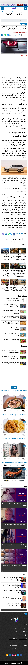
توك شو (15, 631)
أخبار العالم (24, 638)
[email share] (2, 35)
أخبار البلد (12, 11)
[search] (2, 8)
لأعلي (24, 614)
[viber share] (3, 234)
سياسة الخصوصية (8, 658)
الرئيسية (25, 11)
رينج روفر (14, 239)
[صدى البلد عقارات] (8, 5)
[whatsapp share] (5, 35)
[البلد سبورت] (20, 5)
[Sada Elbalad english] (3, 5)
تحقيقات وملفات (14, 648)
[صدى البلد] (14, 8)
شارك (17, 233)
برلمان (25, 648)
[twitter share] (8, 35)
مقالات (25, 652)
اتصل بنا (16, 658)
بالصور (19, 20)
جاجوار (7, 239)
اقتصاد (25, 645)
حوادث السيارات (9, 241)
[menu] (25, 8)
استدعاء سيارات (18, 241)
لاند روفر (20, 239)
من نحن (22, 658)
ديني (16, 635)
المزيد (3, 570)
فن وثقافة (25, 631)
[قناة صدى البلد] (25, 5)
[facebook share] (10, 35)
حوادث (6, 11)
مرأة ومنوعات (24, 635)
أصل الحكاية (15, 638)
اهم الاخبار (19, 11)
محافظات (15, 641)
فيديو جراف (24, 641)
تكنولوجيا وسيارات (13, 645)
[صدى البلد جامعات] (13, 5)
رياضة (16, 628)
